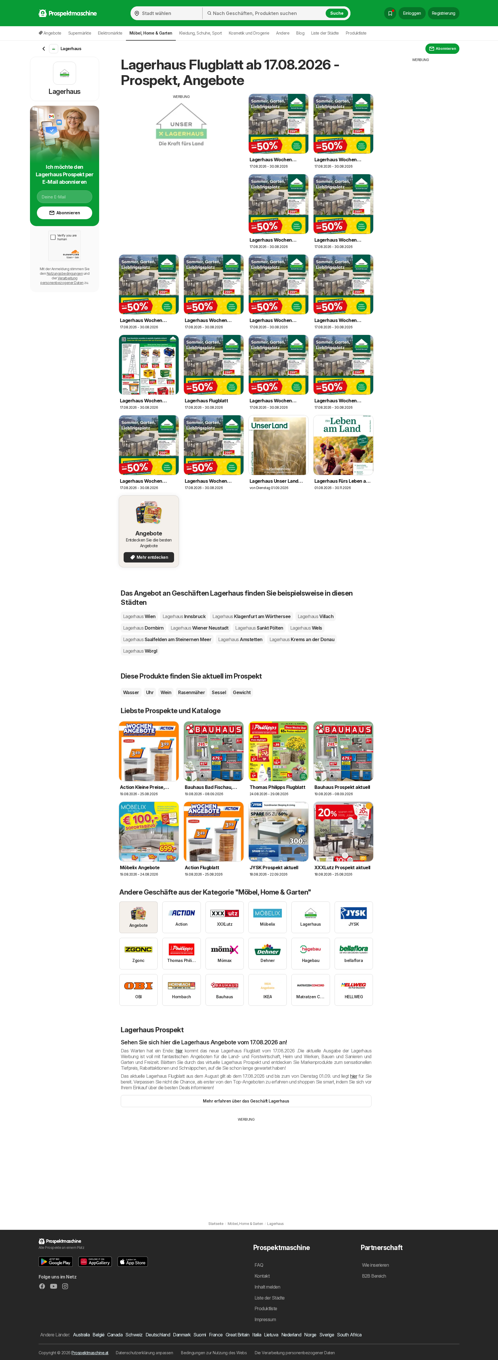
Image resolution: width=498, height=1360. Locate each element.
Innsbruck (184, 616)
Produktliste (356, 33)
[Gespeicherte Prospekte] (390, 13)
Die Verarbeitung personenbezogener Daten (295, 1352)
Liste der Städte (325, 33)
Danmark (181, 1335)
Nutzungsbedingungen (65, 273)
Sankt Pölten (259, 628)
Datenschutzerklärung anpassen (144, 1352)
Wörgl (140, 651)
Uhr (150, 692)
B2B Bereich (374, 1276)
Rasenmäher (191, 692)
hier (179, 1051)
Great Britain (237, 1335)
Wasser (131, 692)
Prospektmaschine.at (89, 1352)
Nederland (291, 1335)
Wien (139, 616)
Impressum (265, 1319)
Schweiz (133, 1335)
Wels (306, 628)
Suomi (199, 1335)
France (216, 1335)
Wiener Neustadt (199, 628)
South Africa (349, 1335)
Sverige (326, 1335)
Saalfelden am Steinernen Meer (167, 639)
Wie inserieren (375, 1265)
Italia (256, 1335)
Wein (166, 692)
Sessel (219, 692)
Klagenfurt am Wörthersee (251, 616)
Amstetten (240, 639)
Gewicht (241, 692)
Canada (114, 1335)
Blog (300, 33)
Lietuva (271, 1335)
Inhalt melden (267, 1287)
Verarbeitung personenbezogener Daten (61, 280)
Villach (315, 616)
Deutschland (158, 1335)
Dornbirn (143, 628)
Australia (81, 1335)
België (98, 1335)
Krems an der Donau (302, 639)
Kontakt (261, 1276)
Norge (310, 1335)
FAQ (258, 1265)
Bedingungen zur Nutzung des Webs (214, 1352)
